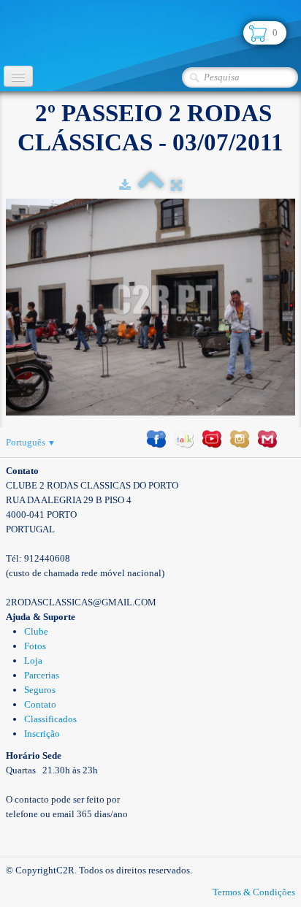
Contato (40, 704)
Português (31, 442)
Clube (36, 631)
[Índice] (151, 185)
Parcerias (41, 675)
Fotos (35, 645)
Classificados (50, 718)
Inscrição (42, 733)
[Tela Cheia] (176, 185)
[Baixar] (125, 185)
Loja (33, 660)
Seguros (40, 689)
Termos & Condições (254, 892)
